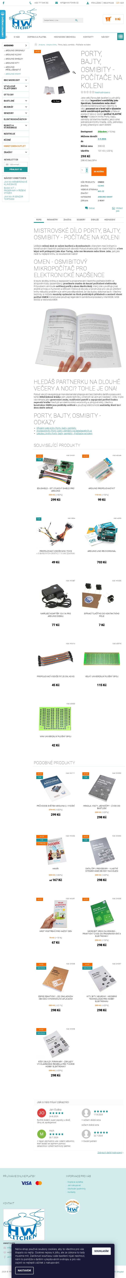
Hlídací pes (119, 209)
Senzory (9, 113)
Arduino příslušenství (13, 68)
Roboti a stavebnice (10, 126)
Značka (67, 220)
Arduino (9, 45)
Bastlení (9, 101)
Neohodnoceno (102, 92)
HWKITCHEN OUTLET (15, 146)
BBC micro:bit (12, 80)
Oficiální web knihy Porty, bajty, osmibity (56, 428)
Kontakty (88, 37)
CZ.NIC (101, 186)
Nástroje (9, 134)
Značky (8, 152)
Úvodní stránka (6, 37)
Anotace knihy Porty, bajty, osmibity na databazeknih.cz (64, 430)
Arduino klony (14, 54)
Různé (7, 140)
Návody (105, 37)
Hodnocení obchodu (65, 37)
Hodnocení (109, 220)
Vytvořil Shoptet (116, 1272)
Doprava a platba (37, 37)
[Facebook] (4, 3)
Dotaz (92, 208)
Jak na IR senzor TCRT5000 (13, 197)
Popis (38, 220)
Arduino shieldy (14, 59)
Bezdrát (8, 107)
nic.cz (101, 191)
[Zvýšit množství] (86, 168)
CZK (118, 3)
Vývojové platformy (10, 87)
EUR (122, 3)
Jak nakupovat (74, 1185)
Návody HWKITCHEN (15, 178)
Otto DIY (9, 94)
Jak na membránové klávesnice (15, 183)
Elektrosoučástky (14, 119)
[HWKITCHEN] (23, 18)
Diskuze (95, 220)
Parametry (52, 220)
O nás (17, 37)
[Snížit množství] (86, 171)
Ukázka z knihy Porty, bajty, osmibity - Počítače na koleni (65, 433)
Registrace (108, 3)
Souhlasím (101, 1251)
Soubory (81, 220)
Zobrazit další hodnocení (110, 1152)
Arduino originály (15, 50)
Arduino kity (12, 63)
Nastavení (24, 1270)
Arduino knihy (13, 74)
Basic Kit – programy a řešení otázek (15, 190)
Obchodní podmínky (77, 1189)
